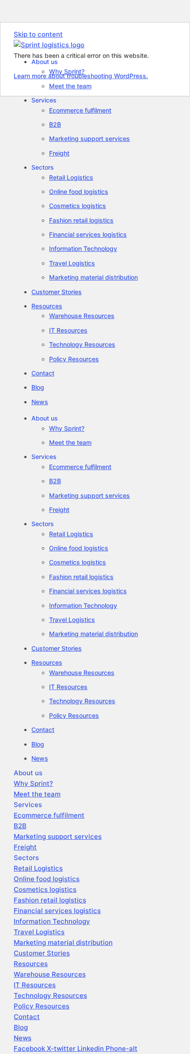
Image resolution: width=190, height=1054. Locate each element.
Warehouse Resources (81, 315)
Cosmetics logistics (77, 205)
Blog (37, 387)
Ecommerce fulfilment (80, 110)
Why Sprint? (66, 428)
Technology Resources (82, 344)
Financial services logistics (88, 234)
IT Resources (68, 330)
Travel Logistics (72, 263)
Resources (46, 306)
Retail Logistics (71, 177)
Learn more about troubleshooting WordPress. (81, 76)
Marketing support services (89, 138)
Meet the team (70, 86)
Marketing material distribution (93, 277)
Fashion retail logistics (81, 220)
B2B (55, 124)
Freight (59, 153)
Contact (42, 373)
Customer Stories (56, 292)
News (39, 402)
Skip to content (38, 34)
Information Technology (83, 248)
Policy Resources (74, 359)
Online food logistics (78, 191)
